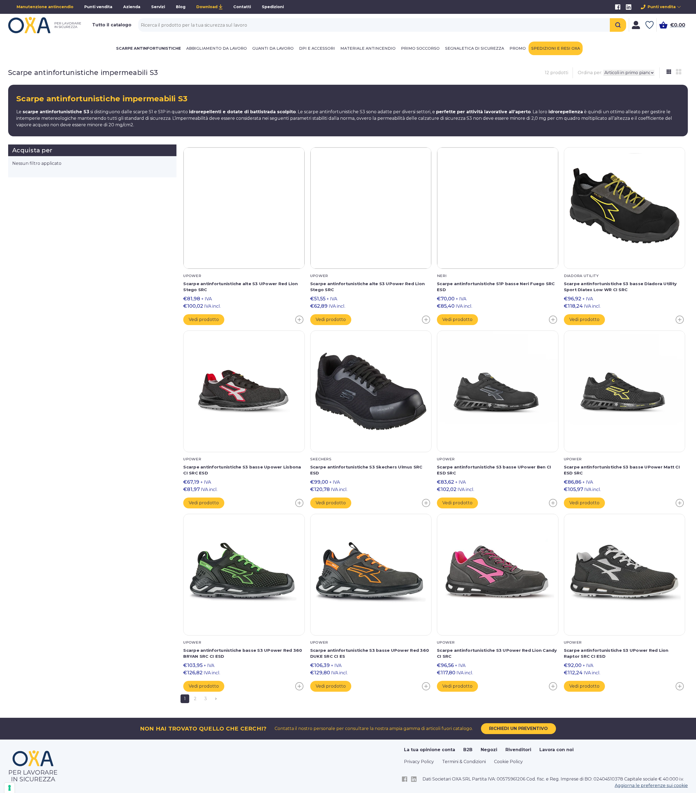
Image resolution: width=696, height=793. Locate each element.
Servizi (158, 6)
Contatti (242, 6)
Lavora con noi (556, 749)
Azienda (131, 6)
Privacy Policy (419, 761)
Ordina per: (590, 72)
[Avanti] (216, 698)
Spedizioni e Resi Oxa (555, 48)
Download (206, 6)
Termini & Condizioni (464, 761)
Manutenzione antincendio (45, 6)
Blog (180, 6)
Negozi (489, 749)
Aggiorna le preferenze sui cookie (651, 785)
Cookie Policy (508, 761)
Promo (517, 48)
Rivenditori (518, 749)
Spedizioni (273, 6)
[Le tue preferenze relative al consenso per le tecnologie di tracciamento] (9, 788)
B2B (468, 749)
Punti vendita (98, 6)
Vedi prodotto (204, 319)
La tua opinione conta (429, 749)
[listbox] (628, 73)
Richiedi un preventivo (518, 728)
